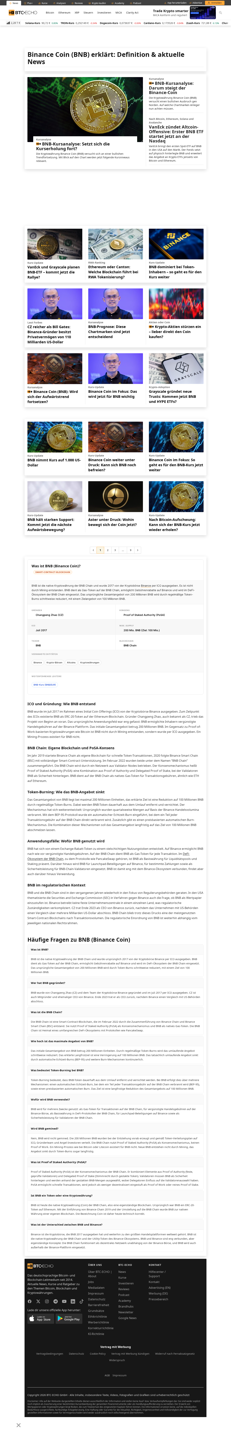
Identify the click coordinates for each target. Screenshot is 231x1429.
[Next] (12, 1422)
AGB (107, 1375)
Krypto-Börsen (54, 662)
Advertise (197, 2)
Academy (124, 1301)
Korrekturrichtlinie (101, 1328)
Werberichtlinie (98, 1322)
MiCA (119, 12)
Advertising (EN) (160, 1288)
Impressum (96, 1293)
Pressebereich (158, 1299)
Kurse (122, 1278)
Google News (127, 1318)
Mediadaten (96, 1288)
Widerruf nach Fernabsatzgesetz (175, 1353)
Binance (146, 585)
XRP (77, 12)
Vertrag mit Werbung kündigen (130, 1353)
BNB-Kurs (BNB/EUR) (45, 684)
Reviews (123, 1289)
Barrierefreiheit (98, 1305)
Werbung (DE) (158, 1293)
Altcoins (71, 662)
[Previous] (4, 1422)
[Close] (18, 1425)
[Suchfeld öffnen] (220, 12)
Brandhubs (126, 1306)
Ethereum (64, 12)
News (122, 1272)
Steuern (88, 12)
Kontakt (154, 1282)
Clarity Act (132, 12)
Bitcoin (50, 12)
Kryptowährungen (89, 662)
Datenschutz (96, 1299)
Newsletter (125, 1312)
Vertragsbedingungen (49, 1353)
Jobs (91, 1282)
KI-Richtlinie (96, 1334)
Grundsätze (96, 1311)
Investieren (104, 12)
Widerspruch (117, 1360)
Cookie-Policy (98, 1353)
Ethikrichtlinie (97, 1317)
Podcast (123, 1295)
